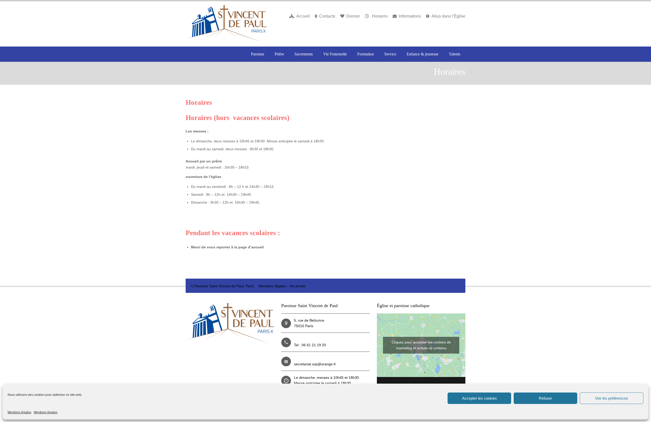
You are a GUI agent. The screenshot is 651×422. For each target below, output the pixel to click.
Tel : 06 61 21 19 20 (310, 345)
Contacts (327, 16)
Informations (410, 16)
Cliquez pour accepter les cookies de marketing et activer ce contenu (421, 345)
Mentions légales (19, 412)
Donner (353, 16)
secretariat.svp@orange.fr (315, 364)
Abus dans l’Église (448, 16)
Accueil (303, 16)
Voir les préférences (611, 398)
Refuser (545, 398)
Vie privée (297, 286)
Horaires (379, 16)
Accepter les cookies (479, 398)
